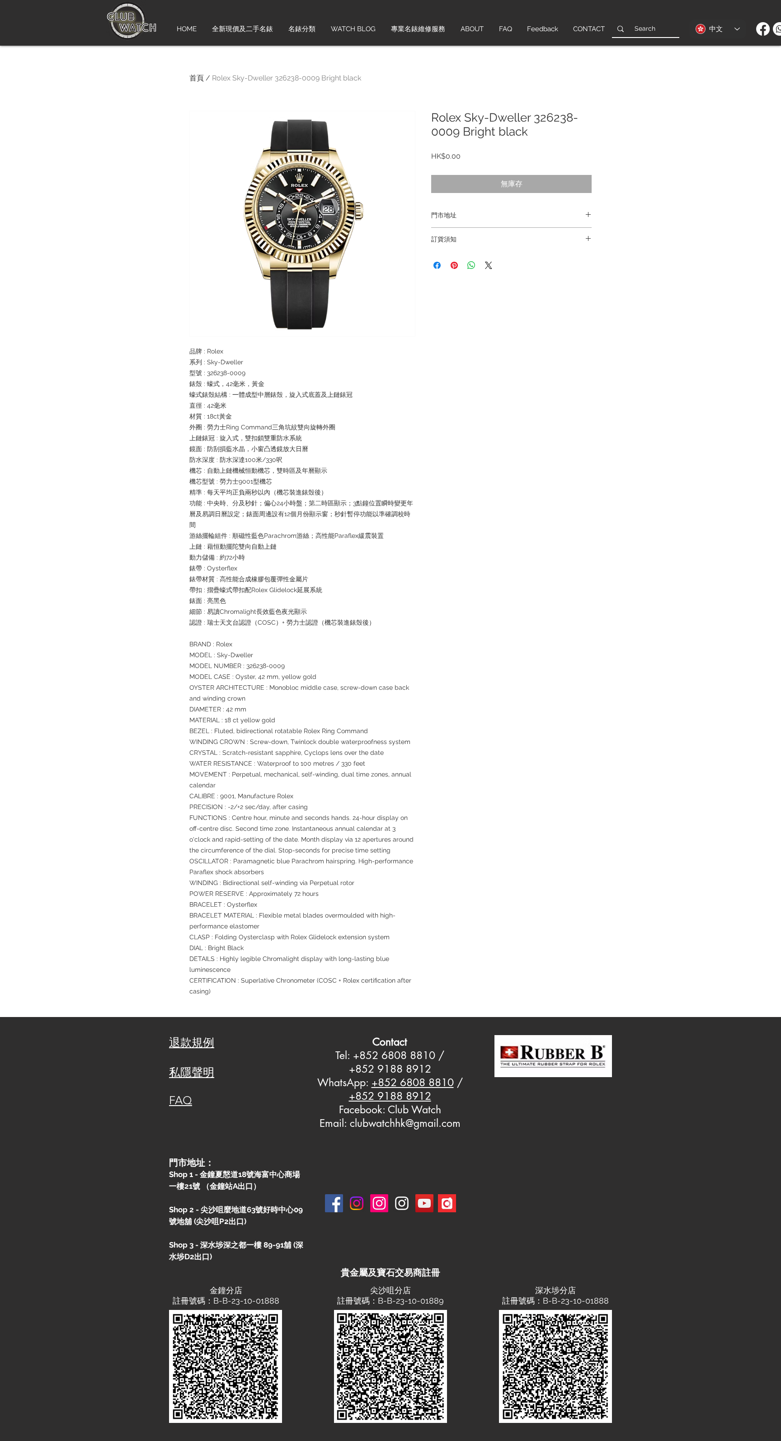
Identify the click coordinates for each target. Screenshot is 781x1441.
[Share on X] (488, 265)
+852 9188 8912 (390, 1096)
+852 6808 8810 (413, 1082)
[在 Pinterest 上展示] (454, 265)
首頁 (196, 78)
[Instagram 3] (402, 1203)
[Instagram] (357, 1203)
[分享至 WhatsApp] (471, 265)
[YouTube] (424, 1203)
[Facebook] (763, 29)
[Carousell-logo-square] (447, 1203)
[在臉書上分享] (437, 265)
